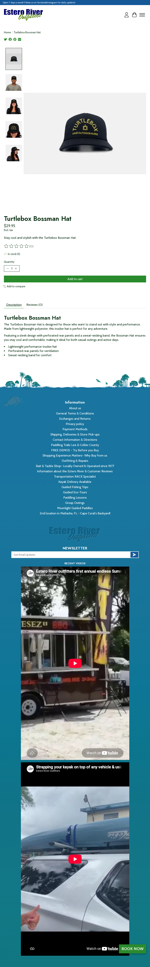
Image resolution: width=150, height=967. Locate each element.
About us (75, 408)
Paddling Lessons (75, 497)
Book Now (132, 948)
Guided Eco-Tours (75, 492)
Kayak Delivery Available (74, 482)
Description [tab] (14, 305)
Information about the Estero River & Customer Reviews (75, 471)
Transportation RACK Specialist (75, 476)
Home (7, 32)
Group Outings (75, 503)
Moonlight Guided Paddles (75, 508)
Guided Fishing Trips (75, 487)
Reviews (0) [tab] (34, 305)
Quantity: (9, 261)
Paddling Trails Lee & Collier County (75, 445)
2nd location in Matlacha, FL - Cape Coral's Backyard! (75, 513)
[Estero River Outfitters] (23, 15)
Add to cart (75, 279)
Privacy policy (75, 424)
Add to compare (16, 286)
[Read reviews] (16, 246)
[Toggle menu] (142, 15)
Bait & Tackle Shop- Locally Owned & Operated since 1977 (75, 466)
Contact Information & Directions (75, 440)
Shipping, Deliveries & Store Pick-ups (75, 434)
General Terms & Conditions (75, 413)
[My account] (126, 14)
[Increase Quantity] (15, 268)
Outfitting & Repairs (75, 461)
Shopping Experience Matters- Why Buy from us (75, 455)
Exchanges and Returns (75, 418)
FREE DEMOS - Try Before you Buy (75, 450)
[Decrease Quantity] (7, 268)
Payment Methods (75, 429)
